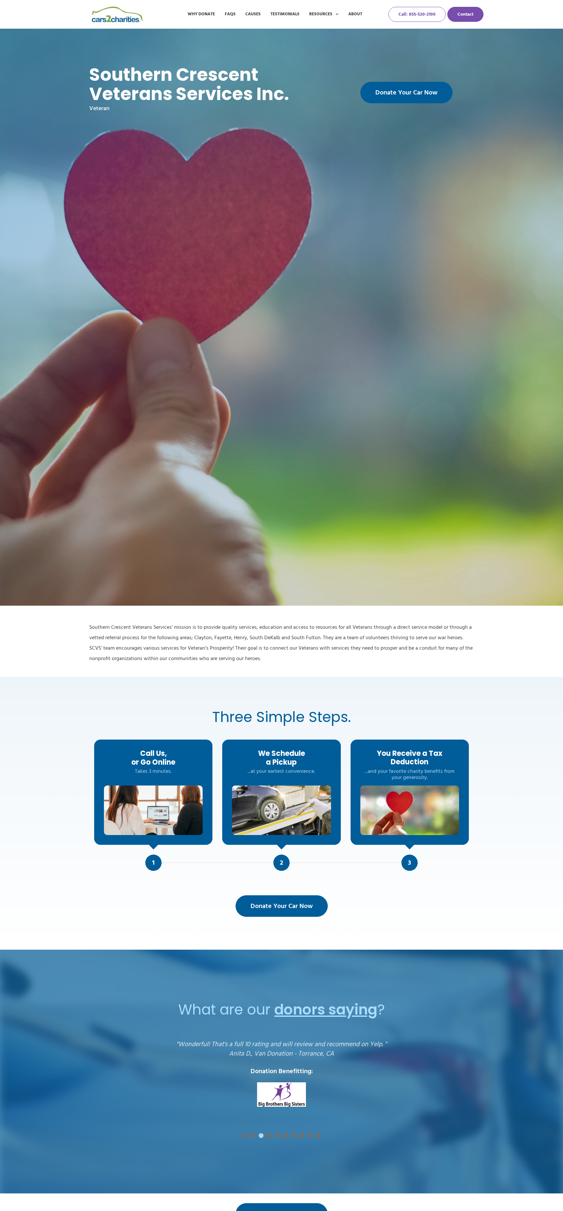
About (355, 14)
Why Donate (201, 14)
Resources (320, 14)
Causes (253, 14)
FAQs (230, 14)
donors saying (325, 1009)
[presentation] (245, 1136)
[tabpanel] (281, 1080)
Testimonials (284, 14)
